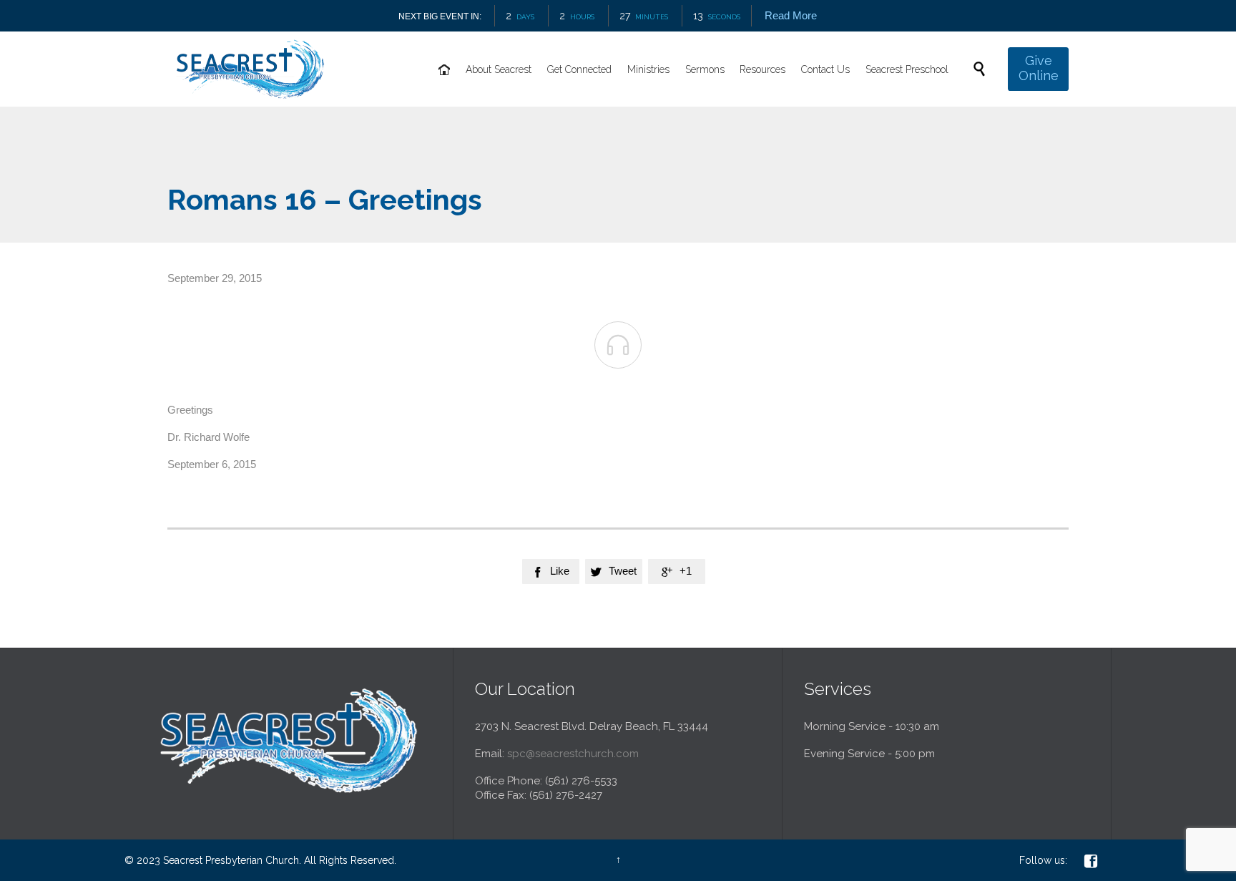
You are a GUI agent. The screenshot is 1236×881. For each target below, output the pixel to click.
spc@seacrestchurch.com (573, 753)
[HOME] (444, 70)
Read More (791, 15)
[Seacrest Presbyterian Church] (250, 69)
